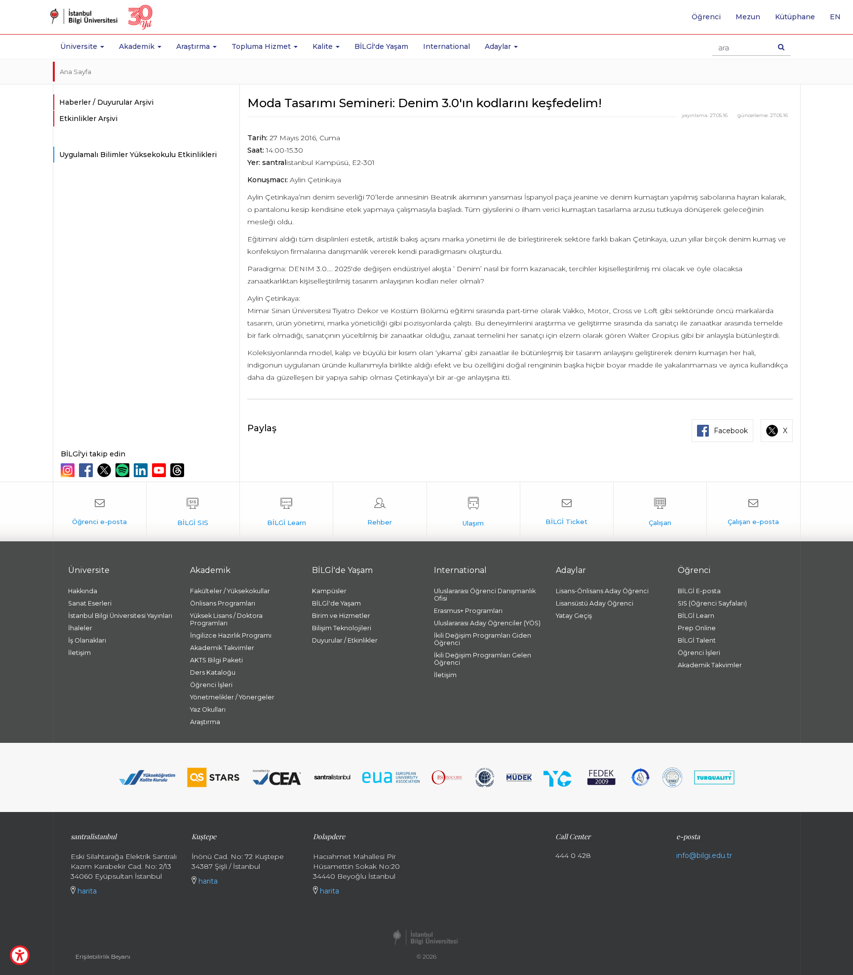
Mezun (748, 16)
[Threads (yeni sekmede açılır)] (178, 470)
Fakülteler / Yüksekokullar (230, 591)
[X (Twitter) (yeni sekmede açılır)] (105, 470)
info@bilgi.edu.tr (704, 855)
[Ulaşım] (473, 511)
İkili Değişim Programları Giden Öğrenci (482, 639)
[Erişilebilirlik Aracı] (20, 955)
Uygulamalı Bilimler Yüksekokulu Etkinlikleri (138, 154)
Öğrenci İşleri (211, 685)
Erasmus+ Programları (468, 610)
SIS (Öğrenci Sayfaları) (712, 603)
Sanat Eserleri (90, 603)
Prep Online (697, 628)
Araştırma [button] (194, 46)
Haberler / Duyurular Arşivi (106, 102)
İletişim (79, 652)
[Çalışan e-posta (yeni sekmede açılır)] (753, 511)
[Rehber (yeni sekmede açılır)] (379, 511)
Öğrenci (706, 16)
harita (86, 891)
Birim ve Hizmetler (341, 615)
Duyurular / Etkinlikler (345, 640)
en (839, 20)
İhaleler (80, 628)
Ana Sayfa (75, 72)
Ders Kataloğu (212, 672)
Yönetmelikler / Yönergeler (232, 697)
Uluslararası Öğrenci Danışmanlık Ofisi (485, 594)
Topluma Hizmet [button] (262, 46)
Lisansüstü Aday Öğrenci (594, 603)
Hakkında (82, 591)
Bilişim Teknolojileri (341, 628)
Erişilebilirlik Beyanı (103, 956)
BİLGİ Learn (696, 615)
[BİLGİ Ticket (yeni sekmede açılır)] (566, 511)
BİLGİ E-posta (699, 591)
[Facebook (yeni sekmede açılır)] (87, 470)
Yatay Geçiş (574, 615)
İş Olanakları (87, 640)
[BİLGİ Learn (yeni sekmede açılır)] (286, 511)
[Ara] (781, 47)
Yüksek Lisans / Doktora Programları (226, 619)
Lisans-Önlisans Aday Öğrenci (602, 591)
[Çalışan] (660, 511)
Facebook (731, 430)
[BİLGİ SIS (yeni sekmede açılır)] (193, 511)
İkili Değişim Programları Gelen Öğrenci (482, 658)
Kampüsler (329, 591)
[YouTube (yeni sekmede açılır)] (160, 470)
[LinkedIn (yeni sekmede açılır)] (142, 470)
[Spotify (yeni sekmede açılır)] (124, 470)
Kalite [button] (323, 46)
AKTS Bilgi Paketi (216, 660)
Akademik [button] (137, 46)
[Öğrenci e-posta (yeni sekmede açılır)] (99, 511)
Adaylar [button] (499, 46)
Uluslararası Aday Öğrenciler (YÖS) (487, 623)
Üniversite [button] (79, 46)
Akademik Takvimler (222, 647)
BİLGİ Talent (697, 640)
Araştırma (205, 722)
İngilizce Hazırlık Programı (230, 635)
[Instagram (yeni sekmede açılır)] (69, 470)
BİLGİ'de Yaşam (381, 46)
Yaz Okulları (208, 709)
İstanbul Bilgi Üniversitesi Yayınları (120, 615)
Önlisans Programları (222, 603)
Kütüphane (795, 16)
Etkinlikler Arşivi (88, 118)
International (446, 46)
